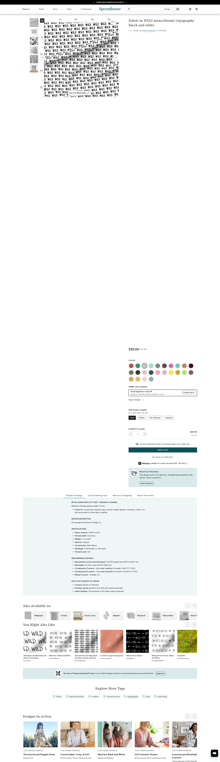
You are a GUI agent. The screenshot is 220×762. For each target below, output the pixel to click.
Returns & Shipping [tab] (122, 495)
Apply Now (160, 673)
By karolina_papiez (106, 658)
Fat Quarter (155, 418)
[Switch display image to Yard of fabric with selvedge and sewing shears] (34, 32)
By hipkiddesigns (54, 658)
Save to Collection (162, 457)
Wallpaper (26, 9)
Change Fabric (188, 393)
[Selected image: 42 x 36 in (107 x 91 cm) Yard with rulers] (34, 22)
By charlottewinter (80, 660)
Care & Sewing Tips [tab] (97, 495)
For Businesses (86, 9)
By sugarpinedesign (158, 660)
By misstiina (27, 660)
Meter (142, 418)
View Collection (146, 483)
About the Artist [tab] (145, 495)
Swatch (169, 418)
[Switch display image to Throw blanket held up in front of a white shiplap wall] (34, 68)
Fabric (69, 9)
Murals (41, 9)
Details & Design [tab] (74, 495)
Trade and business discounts (110, 2)
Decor (55, 9)
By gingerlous (130, 658)
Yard (132, 418)
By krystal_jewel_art (183, 658)
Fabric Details (136, 399)
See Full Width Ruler (79, 93)
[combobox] (168, 9)
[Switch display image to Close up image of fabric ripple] (34, 59)
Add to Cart (163, 450)
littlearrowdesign (148, 30)
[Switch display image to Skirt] (34, 50)
